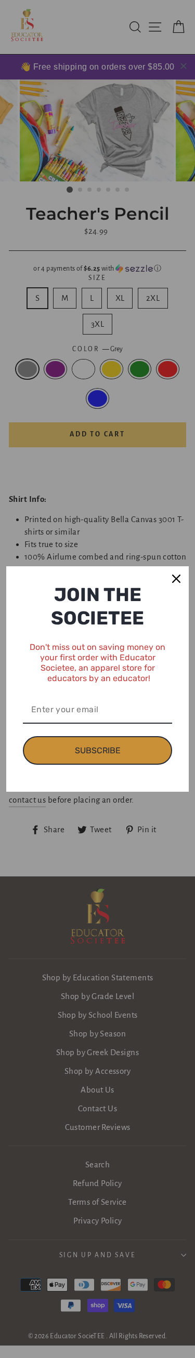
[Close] (176, 578)
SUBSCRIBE (98, 750)
